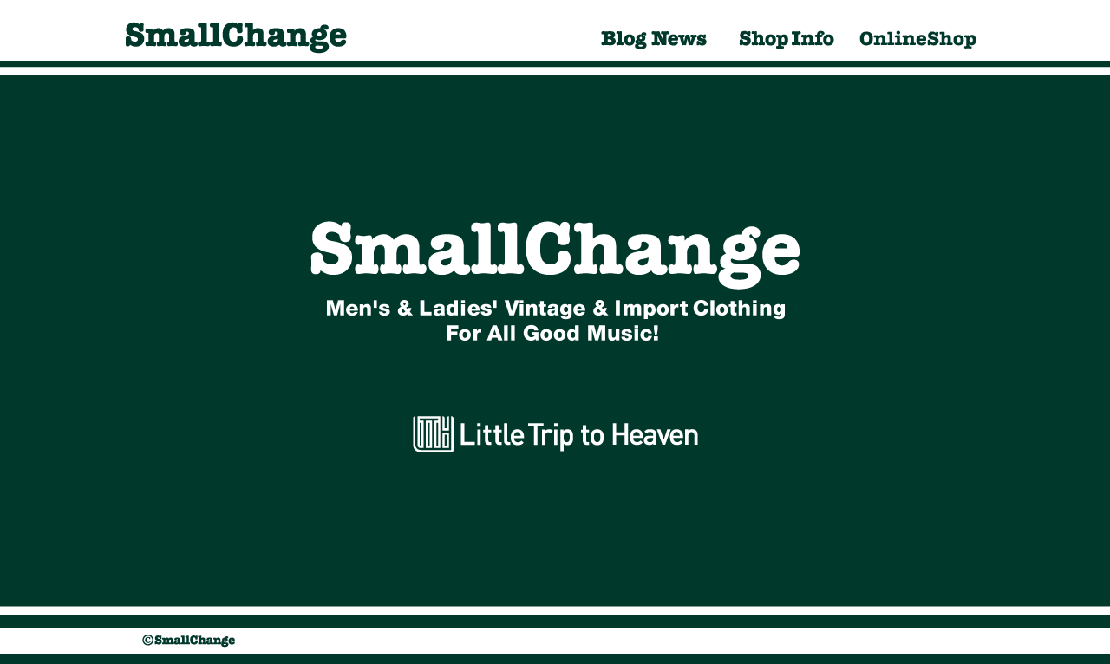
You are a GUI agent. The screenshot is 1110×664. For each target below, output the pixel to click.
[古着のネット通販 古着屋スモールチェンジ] (918, 56)
